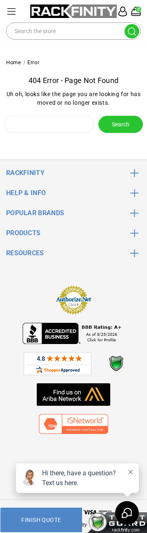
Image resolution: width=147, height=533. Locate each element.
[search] (132, 31)
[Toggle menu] (11, 11)
